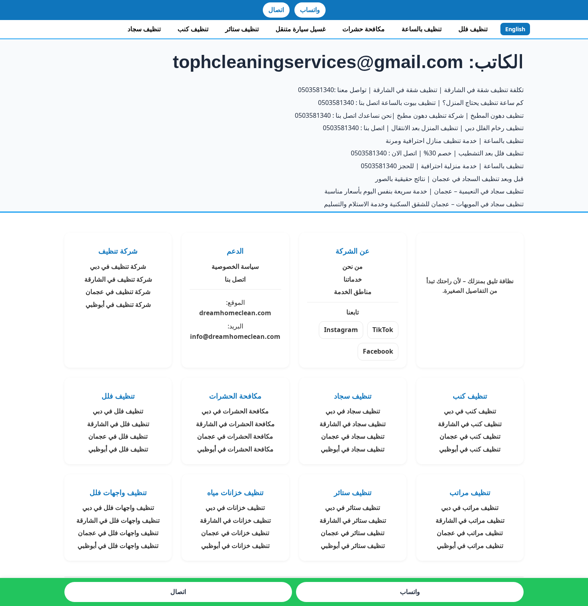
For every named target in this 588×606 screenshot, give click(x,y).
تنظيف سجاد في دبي (353, 411)
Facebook (378, 351)
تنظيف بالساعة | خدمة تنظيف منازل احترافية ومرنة (455, 140)
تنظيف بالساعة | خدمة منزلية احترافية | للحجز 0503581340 (442, 165)
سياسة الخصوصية (235, 266)
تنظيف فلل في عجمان (118, 436)
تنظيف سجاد (144, 28)
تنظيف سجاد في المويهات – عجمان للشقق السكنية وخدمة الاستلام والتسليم (424, 203)
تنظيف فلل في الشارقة (118, 423)
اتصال (276, 9)
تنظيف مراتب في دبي (469, 507)
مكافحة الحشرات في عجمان (235, 436)
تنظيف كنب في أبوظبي (469, 449)
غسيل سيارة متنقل (301, 28)
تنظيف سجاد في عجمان (352, 436)
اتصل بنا (235, 279)
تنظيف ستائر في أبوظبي (353, 545)
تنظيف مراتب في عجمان (470, 532)
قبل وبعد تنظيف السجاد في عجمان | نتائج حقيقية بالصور (449, 178)
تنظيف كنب (193, 28)
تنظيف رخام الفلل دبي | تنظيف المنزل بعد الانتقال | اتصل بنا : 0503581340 (423, 127)
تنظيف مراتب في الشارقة (470, 520)
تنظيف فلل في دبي (118, 411)
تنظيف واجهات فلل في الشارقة (118, 520)
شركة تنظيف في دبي (118, 266)
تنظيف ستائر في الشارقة (353, 520)
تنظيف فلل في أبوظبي (118, 449)
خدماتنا (353, 279)
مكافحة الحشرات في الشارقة (235, 423)
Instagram (341, 329)
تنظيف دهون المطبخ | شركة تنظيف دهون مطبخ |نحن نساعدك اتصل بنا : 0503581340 (409, 115)
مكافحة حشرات (363, 28)
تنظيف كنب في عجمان (470, 436)
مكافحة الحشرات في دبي (235, 411)
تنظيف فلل (473, 28)
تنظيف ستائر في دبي (352, 507)
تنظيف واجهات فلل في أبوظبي (118, 545)
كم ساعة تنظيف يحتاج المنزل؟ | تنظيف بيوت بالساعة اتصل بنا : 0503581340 (421, 102)
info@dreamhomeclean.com (235, 336)
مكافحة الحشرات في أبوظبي (235, 449)
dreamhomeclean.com (235, 312)
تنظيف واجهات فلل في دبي (118, 507)
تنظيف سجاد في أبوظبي (352, 449)
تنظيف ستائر (242, 28)
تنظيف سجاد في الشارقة (353, 423)
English (515, 29)
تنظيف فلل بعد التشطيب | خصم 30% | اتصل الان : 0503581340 (437, 153)
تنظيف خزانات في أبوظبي (235, 545)
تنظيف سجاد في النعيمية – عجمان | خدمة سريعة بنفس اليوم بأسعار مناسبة (424, 191)
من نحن (352, 266)
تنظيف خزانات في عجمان (235, 532)
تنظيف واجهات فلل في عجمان (118, 532)
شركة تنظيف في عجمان (118, 291)
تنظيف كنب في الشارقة (470, 423)
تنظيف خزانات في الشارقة (235, 520)
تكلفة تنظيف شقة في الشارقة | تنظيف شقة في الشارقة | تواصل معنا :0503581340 (411, 89)
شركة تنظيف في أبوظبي (118, 304)
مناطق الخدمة (353, 291)
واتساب (310, 9)
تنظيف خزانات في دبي (235, 507)
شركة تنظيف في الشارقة (118, 279)
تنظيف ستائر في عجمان (352, 532)
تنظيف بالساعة (422, 28)
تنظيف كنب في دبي (470, 411)
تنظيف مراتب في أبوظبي (470, 545)
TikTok (382, 329)
